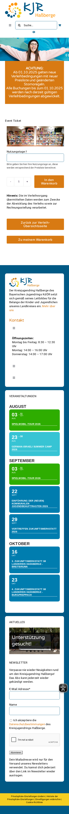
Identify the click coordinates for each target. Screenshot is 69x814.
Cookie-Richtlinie (34, 802)
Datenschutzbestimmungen (27, 724)
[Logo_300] (30, 3)
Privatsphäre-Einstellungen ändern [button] (28, 796)
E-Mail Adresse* (19, 689)
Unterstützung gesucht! (28, 640)
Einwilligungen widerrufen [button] (48, 799)
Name (13, 704)
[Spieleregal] (35, 136)
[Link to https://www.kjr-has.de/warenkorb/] (59, 25)
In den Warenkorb (49, 181)
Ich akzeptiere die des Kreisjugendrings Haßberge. (30, 724)
